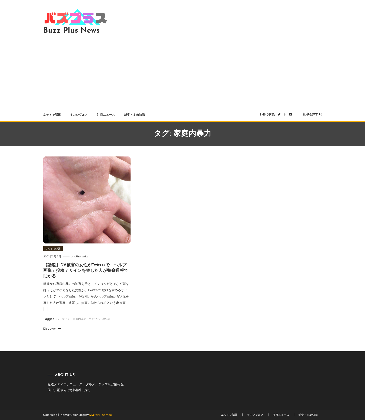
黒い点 (106, 319)
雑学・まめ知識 (134, 115)
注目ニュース (106, 115)
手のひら (94, 319)
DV (57, 319)
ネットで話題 (52, 115)
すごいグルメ (79, 115)
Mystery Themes (100, 415)
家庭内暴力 (79, 319)
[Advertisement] (182, 70)
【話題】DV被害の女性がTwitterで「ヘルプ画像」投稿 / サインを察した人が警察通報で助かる (85, 270)
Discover (50, 328)
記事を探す (310, 114)
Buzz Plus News (71, 31)
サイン (66, 319)
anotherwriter (80, 256)
